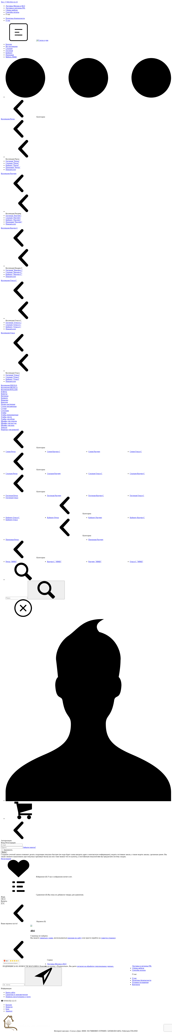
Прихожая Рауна (12, 540)
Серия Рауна (11, 452)
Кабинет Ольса (12, 520)
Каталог (9, 44)
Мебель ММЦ (11, 57)
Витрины (4, 396)
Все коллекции (12, 46)
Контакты (136, 984)
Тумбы (3, 413)
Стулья (3, 408)
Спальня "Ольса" (12, 377)
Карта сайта (10, 992)
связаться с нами (46, 938)
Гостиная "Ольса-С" (14, 323)
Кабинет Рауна (53, 518)
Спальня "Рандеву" (13, 218)
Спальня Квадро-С (137, 474)
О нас (8, 20)
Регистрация (6, 859)
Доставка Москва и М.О (15, 6)
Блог (7, 1009)
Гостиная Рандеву (54, 496)
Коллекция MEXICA (9, 387)
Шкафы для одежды (9, 421)
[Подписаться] (43, 976)
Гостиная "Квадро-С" (14, 270)
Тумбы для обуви (8, 419)
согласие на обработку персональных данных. (95, 966)
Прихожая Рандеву (95, 540)
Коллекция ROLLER (9, 390)
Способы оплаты (12, 12)
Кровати (4, 398)
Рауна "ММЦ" (11, 562)
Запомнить (8, 850)
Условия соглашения (140, 982)
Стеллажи (5, 411)
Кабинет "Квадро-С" (14, 274)
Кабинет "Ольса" (12, 379)
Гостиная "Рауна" (13, 161)
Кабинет (9, 53)
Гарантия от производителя (17, 995)
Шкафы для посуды (8, 423)
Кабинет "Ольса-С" (13, 327)
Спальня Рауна (11, 474)
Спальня (9, 49)
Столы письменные (9, 406)
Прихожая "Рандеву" (14, 222)
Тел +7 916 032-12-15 (9, 2)
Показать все (11, 170)
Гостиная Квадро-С (96, 496)
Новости (9, 1007)
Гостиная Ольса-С (137, 496)
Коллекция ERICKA (9, 385)
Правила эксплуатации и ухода (18, 997)
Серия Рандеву (94, 452)
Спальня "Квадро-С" (14, 272)
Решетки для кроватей (10, 430)
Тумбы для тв (6, 417)
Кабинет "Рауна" (12, 165)
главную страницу (108, 938)
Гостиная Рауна (12, 496)
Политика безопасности (15, 18)
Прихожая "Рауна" (13, 167)
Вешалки (4, 400)
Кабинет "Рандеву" (13, 220)
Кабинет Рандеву (95, 518)
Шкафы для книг (8, 425)
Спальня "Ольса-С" (13, 325)
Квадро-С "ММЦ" (54, 562)
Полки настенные (8, 404)
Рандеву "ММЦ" (95, 562)
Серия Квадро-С (53, 452)
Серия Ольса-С (136, 452)
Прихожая (10, 55)
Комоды (4, 394)
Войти (4, 852)
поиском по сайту (75, 938)
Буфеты (4, 392)
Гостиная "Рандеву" (13, 216)
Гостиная (9, 51)
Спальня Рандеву (54, 474)
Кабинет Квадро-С (137, 518)
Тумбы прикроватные (9, 415)
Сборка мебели (12, 10)
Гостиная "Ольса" (13, 375)
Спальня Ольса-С (95, 474)
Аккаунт (9, 1011)
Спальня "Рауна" (12, 163)
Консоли (4, 402)
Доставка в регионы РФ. (15, 8)
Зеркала (4, 427)
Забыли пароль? (29, 847)
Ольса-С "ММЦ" (136, 562)
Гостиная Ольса (12, 498)
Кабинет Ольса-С (13, 518)
